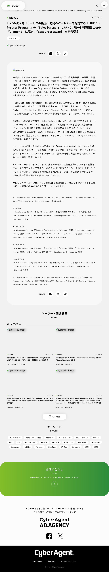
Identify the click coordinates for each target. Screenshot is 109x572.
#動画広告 (49, 437)
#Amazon (39, 447)
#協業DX (44, 442)
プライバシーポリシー (68, 561)
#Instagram (15, 447)
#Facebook (82, 442)
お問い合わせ (37, 561)
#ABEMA (27, 447)
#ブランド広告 (15, 437)
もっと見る (56, 416)
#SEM (87, 447)
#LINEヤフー (13, 38)
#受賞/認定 (68, 364)
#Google (13, 364)
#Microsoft (76, 447)
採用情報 (51, 561)
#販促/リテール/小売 (33, 437)
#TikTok (64, 447)
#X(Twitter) (96, 442)
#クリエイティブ (82, 437)
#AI (8, 364)
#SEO (96, 447)
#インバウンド (30, 442)
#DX (10, 442)
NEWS (17, 10)
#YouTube (52, 447)
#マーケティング (65, 437)
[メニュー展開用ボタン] (104, 4)
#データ (96, 437)
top (8, 10)
